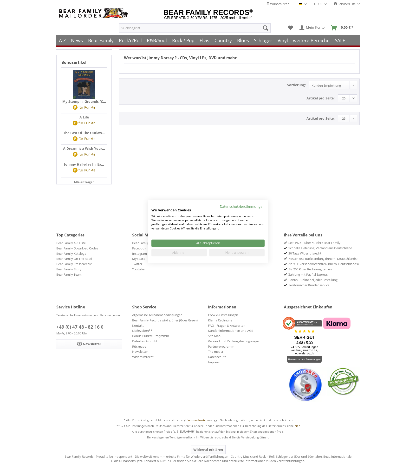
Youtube (138, 269)
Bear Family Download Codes (77, 248)
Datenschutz (217, 357)
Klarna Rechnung (220, 320)
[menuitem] (195, 28)
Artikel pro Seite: (320, 98)
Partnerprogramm (221, 346)
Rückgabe (139, 346)
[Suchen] (265, 28)
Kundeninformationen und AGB (230, 330)
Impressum (216, 362)
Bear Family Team (69, 274)
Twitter (137, 264)
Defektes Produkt (144, 341)
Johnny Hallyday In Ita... (84, 164)
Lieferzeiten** (142, 330)
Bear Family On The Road (74, 258)
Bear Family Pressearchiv (74, 264)
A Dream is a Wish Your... (84, 148)
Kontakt (138, 325)
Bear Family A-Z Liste (71, 243)
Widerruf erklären (208, 449)
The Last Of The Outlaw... (84, 132)
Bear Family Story (68, 269)
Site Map (214, 336)
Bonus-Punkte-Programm (150, 336)
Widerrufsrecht (143, 357)
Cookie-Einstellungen (223, 315)
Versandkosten (198, 420)
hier (297, 426)
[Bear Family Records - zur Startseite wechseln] (94, 13)
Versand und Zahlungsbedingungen (233, 341)
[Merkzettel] (290, 28)
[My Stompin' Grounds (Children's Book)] (84, 84)
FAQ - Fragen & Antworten (226, 325)
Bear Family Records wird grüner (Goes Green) (165, 320)
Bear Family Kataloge (71, 253)
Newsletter (140, 351)
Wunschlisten (279, 4)
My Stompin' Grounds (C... (84, 101)
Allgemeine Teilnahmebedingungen (157, 315)
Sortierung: (296, 85)
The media (215, 351)
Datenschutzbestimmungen (242, 206)
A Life (84, 117)
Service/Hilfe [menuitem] (346, 4)
